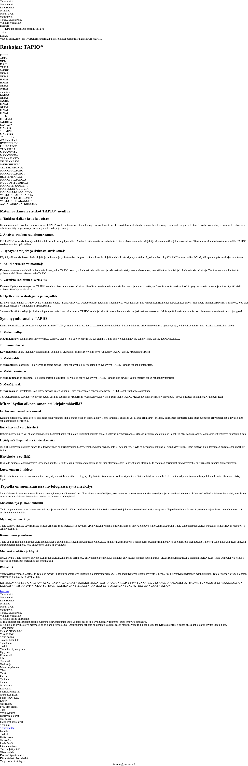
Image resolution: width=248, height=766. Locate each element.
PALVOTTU (196, 582)
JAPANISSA (213, 582)
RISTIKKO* (7, 582)
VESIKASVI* (23, 585)
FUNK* (141, 582)
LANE (154, 585)
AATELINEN (64, 585)
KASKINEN (115, 585)
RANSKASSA (98, 585)
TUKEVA (130, 585)
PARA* (164, 582)
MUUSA (153, 582)
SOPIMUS (49, 585)
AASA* (104, 582)
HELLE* (143, 585)
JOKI (114, 582)
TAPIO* (165, 585)
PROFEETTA (179, 582)
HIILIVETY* (127, 582)
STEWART (81, 585)
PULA (37, 585)
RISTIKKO (23, 582)
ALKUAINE (68, 582)
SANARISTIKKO (87, 582)
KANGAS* (6, 585)
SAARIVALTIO (231, 582)
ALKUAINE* (51, 582)
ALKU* (36, 582)
